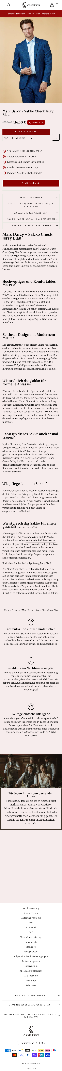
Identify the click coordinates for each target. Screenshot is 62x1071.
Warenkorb (31, 927)
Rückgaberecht (31, 951)
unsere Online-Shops (30, 995)
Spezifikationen (31, 197)
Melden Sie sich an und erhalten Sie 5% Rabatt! (30, 1015)
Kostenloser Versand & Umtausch (31, 219)
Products (16, 610)
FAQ (31, 932)
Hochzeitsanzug (31, 908)
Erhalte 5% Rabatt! (31, 183)
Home (7, 610)
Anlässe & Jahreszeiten (31, 213)
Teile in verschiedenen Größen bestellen (31, 205)
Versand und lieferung (31, 937)
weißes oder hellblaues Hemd (41, 540)
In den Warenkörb (26, 132)
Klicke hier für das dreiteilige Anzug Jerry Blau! (26, 563)
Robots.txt (31, 985)
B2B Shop (31, 980)
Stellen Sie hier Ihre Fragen (31, 225)
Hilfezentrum (31, 966)
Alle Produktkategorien (31, 971)
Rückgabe (31, 947)
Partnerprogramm (31, 961)
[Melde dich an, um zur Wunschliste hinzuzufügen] (56, 137)
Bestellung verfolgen (31, 918)
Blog (31, 923)
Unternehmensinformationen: (30, 1005)
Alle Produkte (31, 976)
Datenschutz (31, 942)
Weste (50, 537)
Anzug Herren (31, 913)
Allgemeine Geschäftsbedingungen (31, 956)
